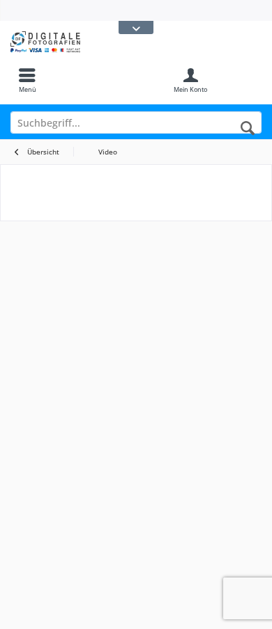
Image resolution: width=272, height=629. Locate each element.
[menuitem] (27, 80)
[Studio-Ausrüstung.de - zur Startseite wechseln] (68, 42)
